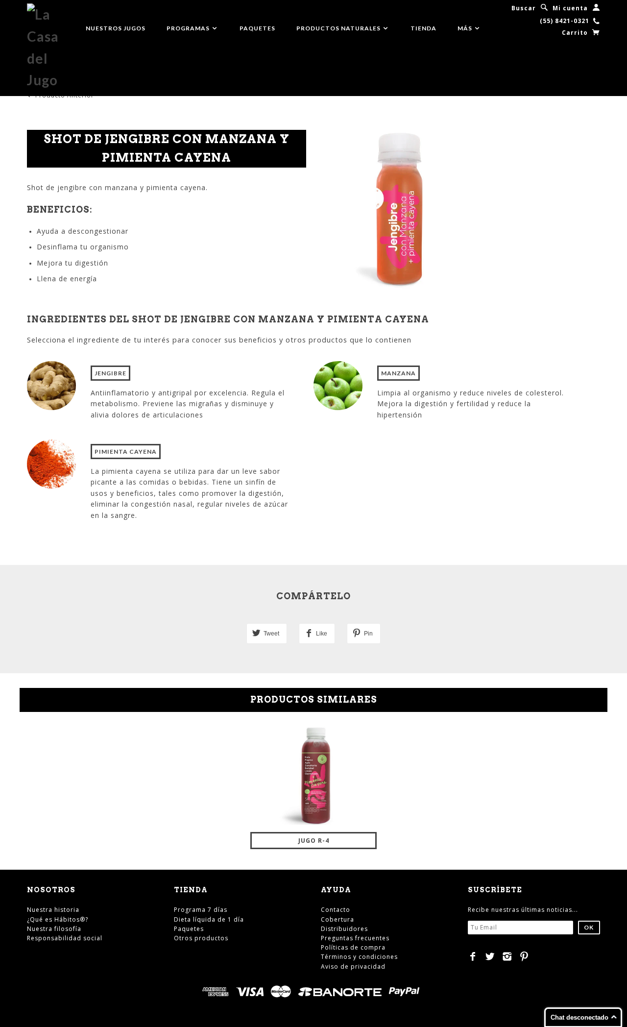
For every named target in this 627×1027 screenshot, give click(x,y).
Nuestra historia (53, 909)
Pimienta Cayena (126, 451)
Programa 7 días (200, 909)
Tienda (423, 28)
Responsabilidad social (64, 938)
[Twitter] (490, 956)
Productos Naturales (339, 28)
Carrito (576, 32)
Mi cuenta (570, 8)
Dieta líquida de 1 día (209, 919)
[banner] (49, 47)
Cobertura (337, 919)
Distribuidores (344, 929)
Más (466, 28)
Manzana (398, 373)
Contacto (335, 909)
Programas (189, 28)
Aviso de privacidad (353, 966)
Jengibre (110, 373)
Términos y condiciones (359, 957)
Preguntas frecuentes (355, 938)
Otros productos (201, 938)
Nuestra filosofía (54, 929)
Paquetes (257, 28)
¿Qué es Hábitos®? (57, 919)
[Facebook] (473, 956)
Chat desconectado (579, 1017)
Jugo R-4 (313, 840)
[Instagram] (507, 956)
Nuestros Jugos (115, 28)
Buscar (523, 8)
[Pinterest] (524, 956)
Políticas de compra (353, 947)
